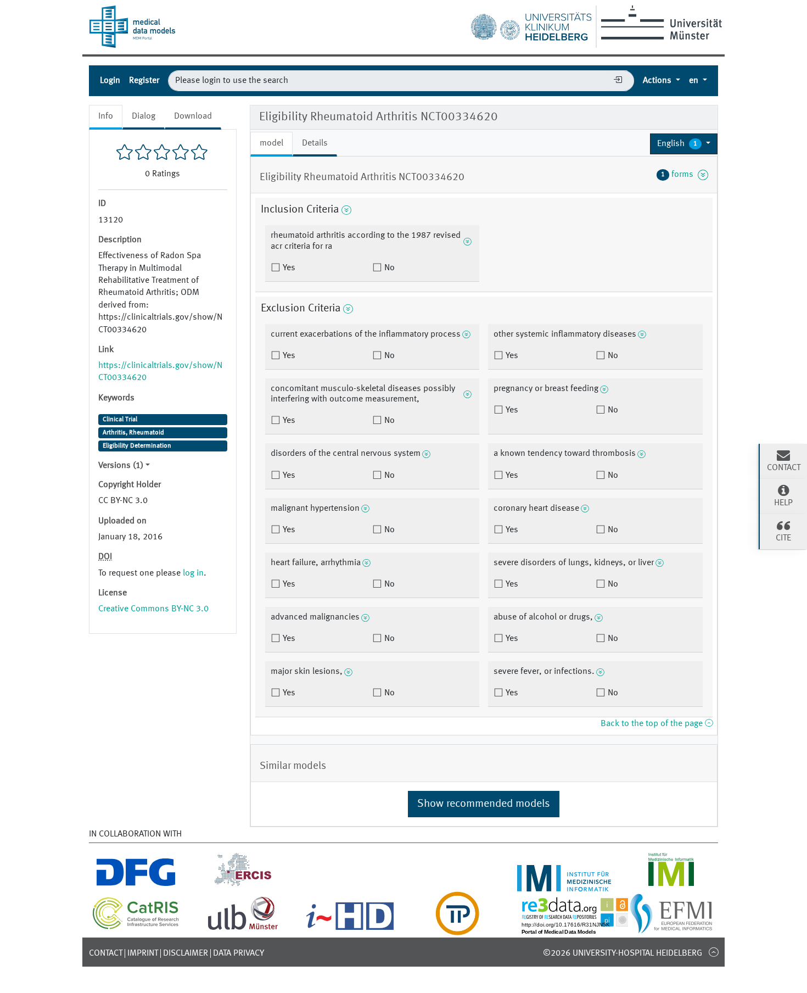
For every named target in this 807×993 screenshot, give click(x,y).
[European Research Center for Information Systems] (243, 884)
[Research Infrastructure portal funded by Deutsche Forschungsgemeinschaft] (136, 884)
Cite (783, 538)
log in (193, 573)
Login (110, 80)
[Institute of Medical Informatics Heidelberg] (564, 884)
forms (679, 174)
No (388, 268)
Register (144, 80)
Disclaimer (185, 953)
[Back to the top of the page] (713, 951)
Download (193, 116)
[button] (684, 143)
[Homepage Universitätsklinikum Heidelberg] (530, 24)
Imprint (142, 953)
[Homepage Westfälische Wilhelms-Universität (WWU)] (659, 22)
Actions (658, 80)
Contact (105, 953)
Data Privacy (238, 953)
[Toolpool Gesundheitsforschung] (457, 928)
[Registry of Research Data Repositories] (583, 928)
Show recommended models (483, 804)
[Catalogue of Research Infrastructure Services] (136, 927)
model (271, 143)
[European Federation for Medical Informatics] (671, 928)
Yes (288, 268)
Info (105, 116)
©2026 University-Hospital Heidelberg (622, 953)
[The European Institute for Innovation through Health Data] (350, 928)
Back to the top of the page (653, 723)
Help (783, 503)
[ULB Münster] (242, 928)
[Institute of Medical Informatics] (671, 884)
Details (315, 143)
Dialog (143, 116)
